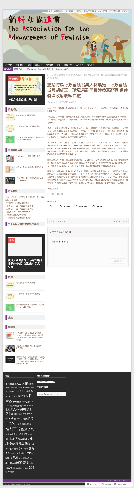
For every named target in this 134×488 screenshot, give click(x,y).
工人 (13, 409)
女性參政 (17, 401)
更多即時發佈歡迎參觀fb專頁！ (24, 223)
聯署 (19, 463)
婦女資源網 (69, 11)
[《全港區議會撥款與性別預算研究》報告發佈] (10, 350)
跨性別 (25, 468)
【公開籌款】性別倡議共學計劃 (28, 126)
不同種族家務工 (13, 383)
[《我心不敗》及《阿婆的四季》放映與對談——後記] (10, 182)
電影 (12, 472)
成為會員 (90, 64)
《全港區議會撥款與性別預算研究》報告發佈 (29, 347)
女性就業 (26, 402)
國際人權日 (12, 391)
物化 (22, 458)
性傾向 (25, 419)
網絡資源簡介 (58, 11)
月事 (12, 453)
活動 (10, 276)
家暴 (7, 409)
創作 (16, 387)
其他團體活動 (15, 150)
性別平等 (13, 429)
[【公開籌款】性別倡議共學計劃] (10, 131)
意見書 (20, 444)
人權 (24, 383)
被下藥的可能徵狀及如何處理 (17, 203)
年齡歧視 (17, 414)
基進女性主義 (25, 391)
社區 (30, 458)
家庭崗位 (30, 406)
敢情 (16, 448)
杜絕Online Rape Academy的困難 (19, 206)
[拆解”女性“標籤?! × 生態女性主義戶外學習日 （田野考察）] (10, 142)
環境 (26, 457)
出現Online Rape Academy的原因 (19, 209)
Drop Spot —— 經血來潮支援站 (28, 156)
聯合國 (13, 463)
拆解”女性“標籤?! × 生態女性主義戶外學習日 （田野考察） (30, 138)
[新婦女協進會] (67, 36)
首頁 (50, 11)
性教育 (14, 438)
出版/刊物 (68, 64)
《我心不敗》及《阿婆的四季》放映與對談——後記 (29, 179)
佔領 (30, 384)
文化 (21, 448)
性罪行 (26, 439)
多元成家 (12, 396)
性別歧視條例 (11, 434)
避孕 (7, 471)
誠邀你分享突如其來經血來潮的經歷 (29, 167)
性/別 (9, 418)
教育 (11, 448)
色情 (31, 463)
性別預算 (23, 434)
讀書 (12, 468)
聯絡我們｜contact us (121, 480)
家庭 (25, 405)
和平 (24, 387)
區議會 (20, 387)
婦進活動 (13, 109)
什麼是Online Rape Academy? (17, 211)
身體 (31, 468)
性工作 (7, 439)
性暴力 (21, 438)
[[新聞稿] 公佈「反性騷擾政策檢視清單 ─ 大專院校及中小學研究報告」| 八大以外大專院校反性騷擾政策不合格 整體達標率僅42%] (10, 361)
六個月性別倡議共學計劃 (25, 115)
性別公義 (18, 424)
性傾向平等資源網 (89, 11)
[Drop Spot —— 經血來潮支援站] (10, 160)
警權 (7, 468)
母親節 (22, 453)
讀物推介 (19, 468)
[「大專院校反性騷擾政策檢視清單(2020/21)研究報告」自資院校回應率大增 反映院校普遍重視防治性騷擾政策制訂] (10, 337)
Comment (118, 261)
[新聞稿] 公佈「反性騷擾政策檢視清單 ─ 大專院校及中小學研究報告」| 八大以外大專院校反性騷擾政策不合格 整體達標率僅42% (30, 360)
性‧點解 (124, 11)
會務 (7, 453)
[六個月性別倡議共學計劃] (25, 94)
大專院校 (20, 396)
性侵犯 (17, 418)
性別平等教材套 (114, 11)
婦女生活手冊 (102, 11)
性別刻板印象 (26, 424)
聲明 (74, 102)
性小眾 (30, 434)
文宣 (26, 448)
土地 (17, 391)
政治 (28, 443)
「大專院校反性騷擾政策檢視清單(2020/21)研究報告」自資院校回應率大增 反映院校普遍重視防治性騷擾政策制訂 (30, 336)
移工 (7, 462)
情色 (14, 444)
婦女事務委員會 (16, 405)
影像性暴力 (25, 413)
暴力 (31, 448)
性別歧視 (27, 429)
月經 (16, 453)
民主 (28, 453)
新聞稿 (11, 327)
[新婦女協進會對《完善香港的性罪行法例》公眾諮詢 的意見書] (25, 254)
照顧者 (17, 457)
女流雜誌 (78, 11)
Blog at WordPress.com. (24, 484)
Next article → (120, 221)
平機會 (18, 410)
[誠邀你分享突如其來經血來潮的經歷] (10, 171)
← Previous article (57, 221)
